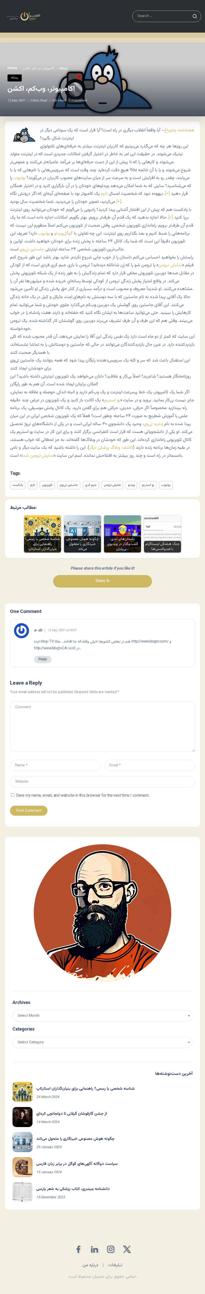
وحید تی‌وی (153, 424)
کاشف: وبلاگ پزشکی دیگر (111, 447)
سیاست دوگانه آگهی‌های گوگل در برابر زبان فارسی (77, 1164)
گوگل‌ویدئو (63, 233)
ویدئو (131, 485)
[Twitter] (127, 1249)
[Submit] (194, 16)
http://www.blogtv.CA (50, 648)
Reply (42, 659)
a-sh (38, 631)
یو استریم (112, 400)
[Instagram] (111, 1249)
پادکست (17, 485)
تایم (104, 193)
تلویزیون (47, 485)
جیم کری (91, 485)
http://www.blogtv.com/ (150, 641)
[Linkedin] (94, 1249)
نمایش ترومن (170, 265)
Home (13, 68)
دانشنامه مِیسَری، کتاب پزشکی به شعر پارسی (73, 1189)
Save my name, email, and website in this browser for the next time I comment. (83, 796)
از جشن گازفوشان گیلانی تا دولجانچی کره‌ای (71, 1114)
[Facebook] (78, 1249)
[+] (167, 193)
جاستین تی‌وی (32, 249)
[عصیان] (23, 16)
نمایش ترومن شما (38, 455)
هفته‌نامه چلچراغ (179, 130)
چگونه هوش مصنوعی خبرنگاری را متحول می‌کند (75, 1139)
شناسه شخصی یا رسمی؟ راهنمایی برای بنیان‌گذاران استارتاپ (85, 1089)
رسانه (63, 68)
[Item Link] (22, 1092)
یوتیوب (20, 177)
